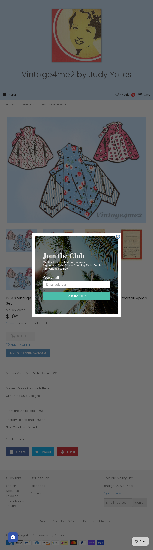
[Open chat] (13, 537)
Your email (51, 277)
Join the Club (77, 296)
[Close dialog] (118, 237)
